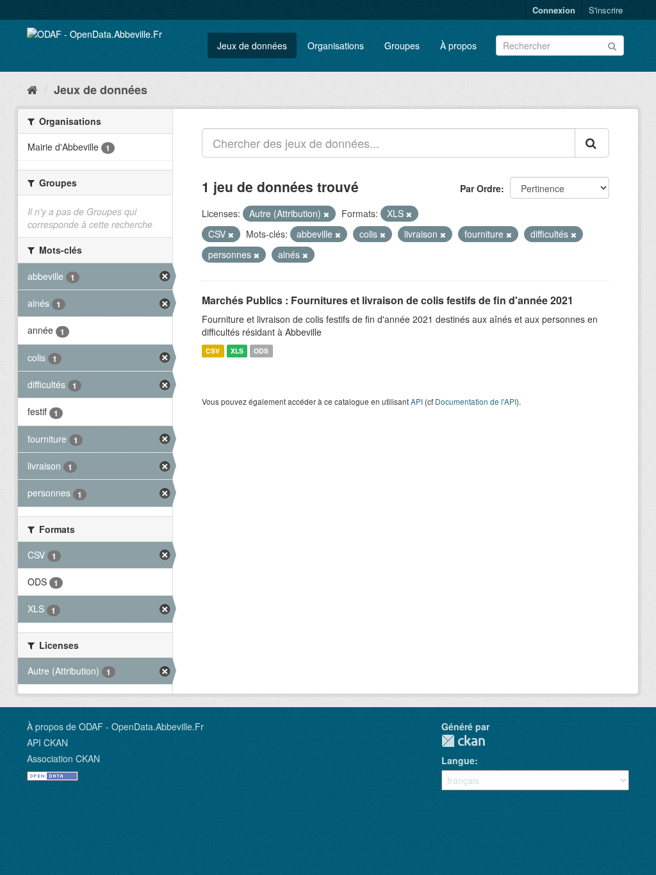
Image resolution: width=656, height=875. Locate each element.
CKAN (463, 741)
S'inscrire (606, 10)
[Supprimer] (326, 214)
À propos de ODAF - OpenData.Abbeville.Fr (115, 726)
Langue (458, 760)
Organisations (336, 45)
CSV (213, 351)
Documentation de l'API (475, 401)
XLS (237, 351)
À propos (458, 45)
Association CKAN (63, 758)
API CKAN (47, 742)
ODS (261, 351)
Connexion (553, 10)
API (417, 401)
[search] (592, 143)
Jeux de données (252, 45)
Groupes (402, 45)
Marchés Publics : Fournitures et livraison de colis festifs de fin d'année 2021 (387, 300)
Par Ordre (480, 188)
